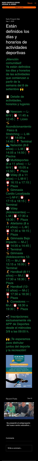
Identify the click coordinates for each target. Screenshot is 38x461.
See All (29, 398)
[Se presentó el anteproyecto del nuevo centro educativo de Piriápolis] (19, 410)
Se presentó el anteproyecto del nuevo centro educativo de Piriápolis (18, 424)
